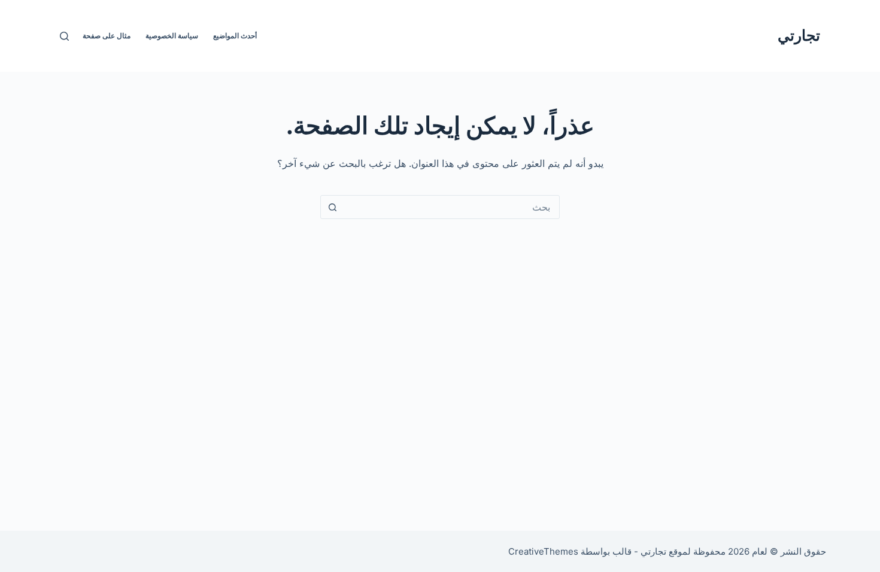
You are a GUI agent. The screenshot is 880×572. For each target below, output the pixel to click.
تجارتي (799, 35)
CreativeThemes (543, 551)
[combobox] (451, 207)
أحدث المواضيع (235, 35)
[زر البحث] (332, 207)
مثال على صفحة (107, 35)
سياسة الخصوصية (171, 35)
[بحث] (64, 36)
